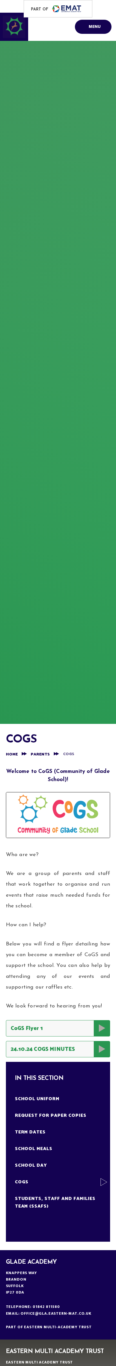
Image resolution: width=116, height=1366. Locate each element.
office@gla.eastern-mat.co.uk (56, 1313)
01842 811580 (46, 1306)
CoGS (68, 754)
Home (12, 754)
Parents (40, 754)
